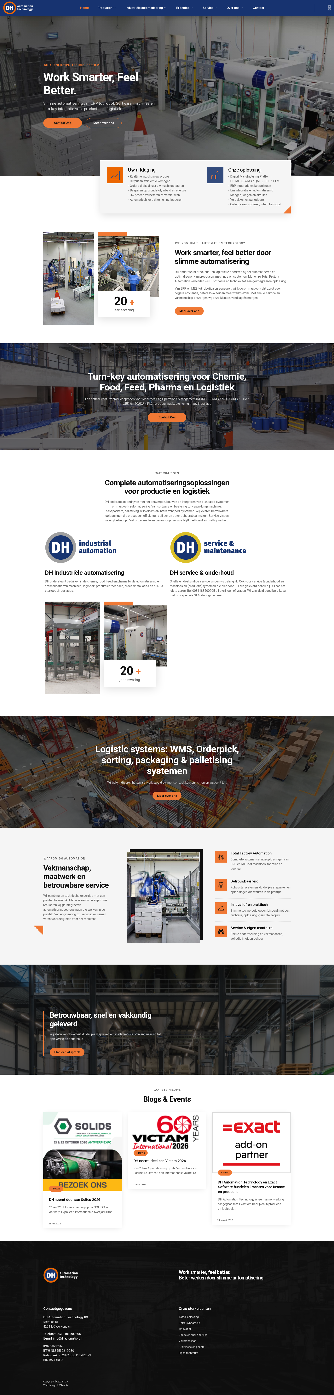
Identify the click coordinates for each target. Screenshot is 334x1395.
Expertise (182, 8)
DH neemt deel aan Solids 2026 (74, 1199)
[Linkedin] (329, 6)
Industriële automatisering (144, 8)
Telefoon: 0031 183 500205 (62, 1334)
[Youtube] (329, 9)
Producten (105, 8)
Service (208, 8)
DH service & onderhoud (202, 572)
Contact (258, 8)
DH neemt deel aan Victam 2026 (160, 1161)
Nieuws (56, 1188)
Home (84, 8)
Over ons (233, 8)
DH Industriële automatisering (84, 572)
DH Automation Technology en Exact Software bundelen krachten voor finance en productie (251, 1187)
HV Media (62, 1385)
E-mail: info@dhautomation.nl (62, 1338)
